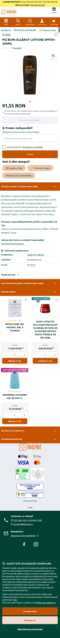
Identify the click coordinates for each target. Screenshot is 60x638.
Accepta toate (30, 611)
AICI (15, 599)
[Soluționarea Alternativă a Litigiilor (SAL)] (30, 494)
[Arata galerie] (53, 55)
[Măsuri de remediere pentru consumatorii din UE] (30, 486)
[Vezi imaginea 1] (30, 101)
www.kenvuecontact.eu (12, 243)
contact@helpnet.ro (23, 524)
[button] (42, 22)
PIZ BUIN (6, 34)
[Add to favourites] (56, 35)
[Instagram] (36, 544)
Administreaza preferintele (30, 629)
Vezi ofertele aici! (37, 5)
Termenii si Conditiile (33, 147)
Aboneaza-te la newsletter (23, 535)
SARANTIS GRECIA (35, 254)
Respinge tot (30, 620)
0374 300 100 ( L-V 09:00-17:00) (28, 520)
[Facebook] (24, 544)
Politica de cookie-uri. (46, 602)
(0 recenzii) (17, 48)
